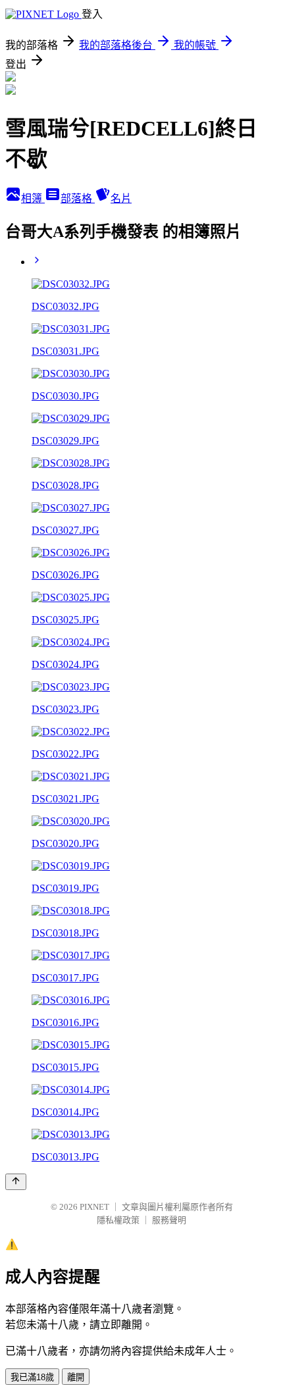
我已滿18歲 (32, 1377)
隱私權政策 (118, 1220)
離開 (75, 1377)
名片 (121, 198)
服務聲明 (169, 1220)
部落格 (78, 198)
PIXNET (94, 1207)
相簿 (33, 198)
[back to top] (15, 1182)
